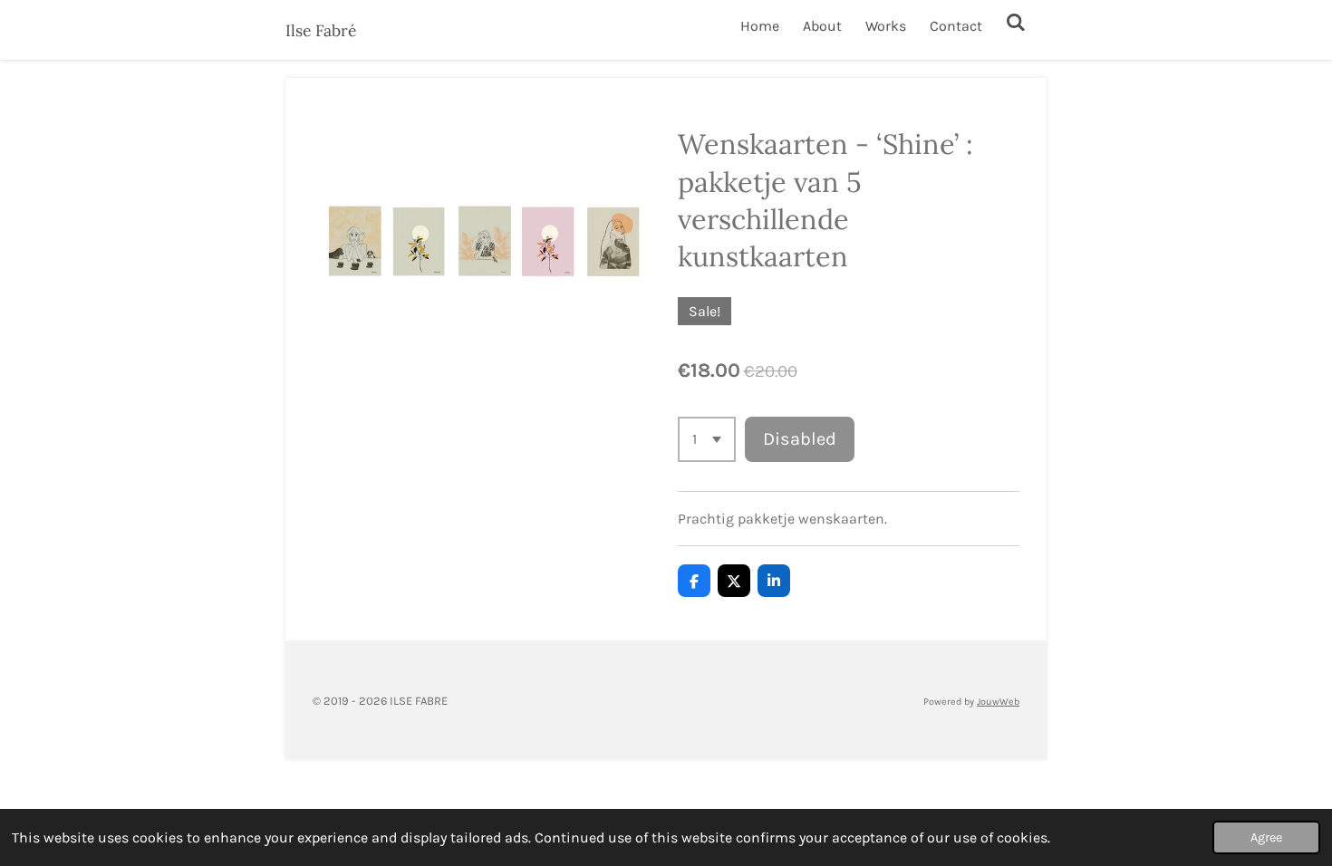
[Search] (1016, 22)
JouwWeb (998, 701)
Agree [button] (1266, 837)
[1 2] (707, 439)
